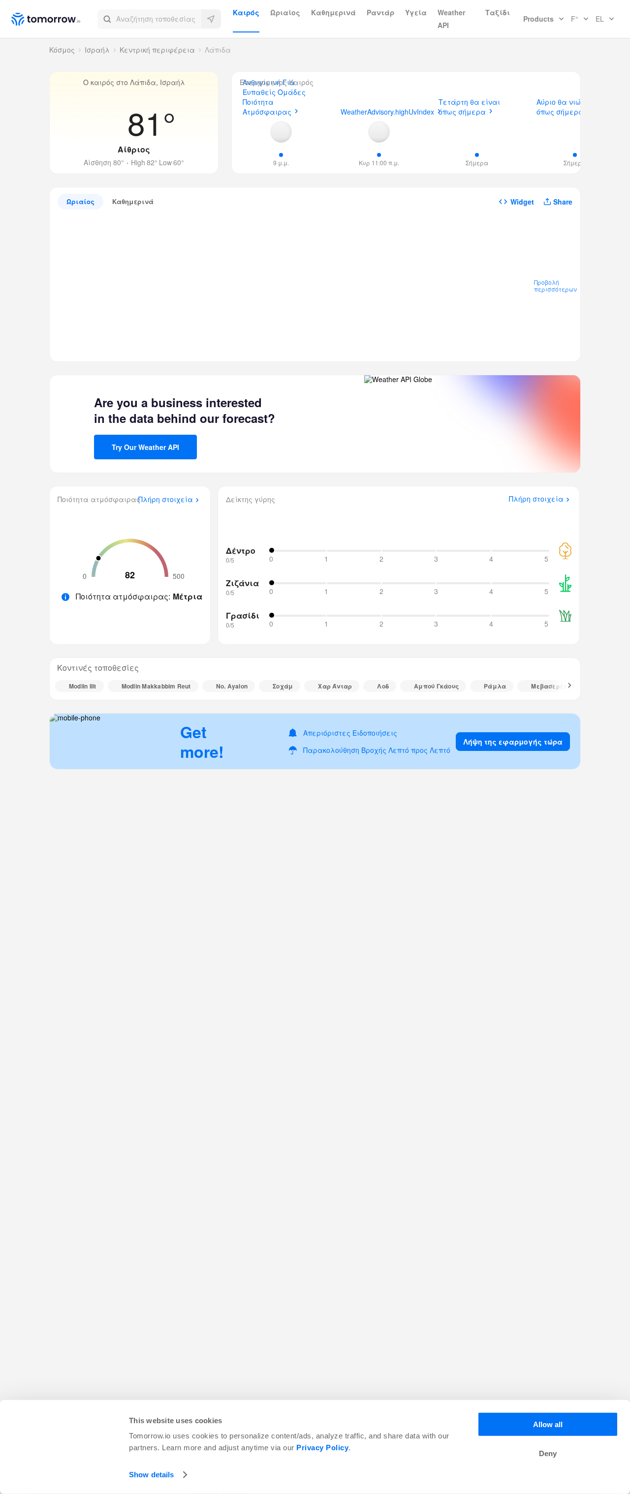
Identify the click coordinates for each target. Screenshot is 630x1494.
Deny (548, 1453)
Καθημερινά (333, 12)
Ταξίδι (497, 12)
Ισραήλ (97, 50)
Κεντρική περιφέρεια (157, 50)
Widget (522, 202)
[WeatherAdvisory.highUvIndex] (379, 132)
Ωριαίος (285, 12)
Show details (151, 1474)
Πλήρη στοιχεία (165, 499)
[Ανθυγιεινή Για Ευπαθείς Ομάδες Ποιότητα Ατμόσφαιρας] (281, 132)
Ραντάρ (380, 12)
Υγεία (416, 12)
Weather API (451, 18)
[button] (159, 19)
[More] (564, 686)
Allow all (548, 1424)
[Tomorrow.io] (54, 19)
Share (562, 202)
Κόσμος (62, 50)
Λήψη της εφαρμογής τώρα (513, 742)
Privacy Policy (322, 1447)
